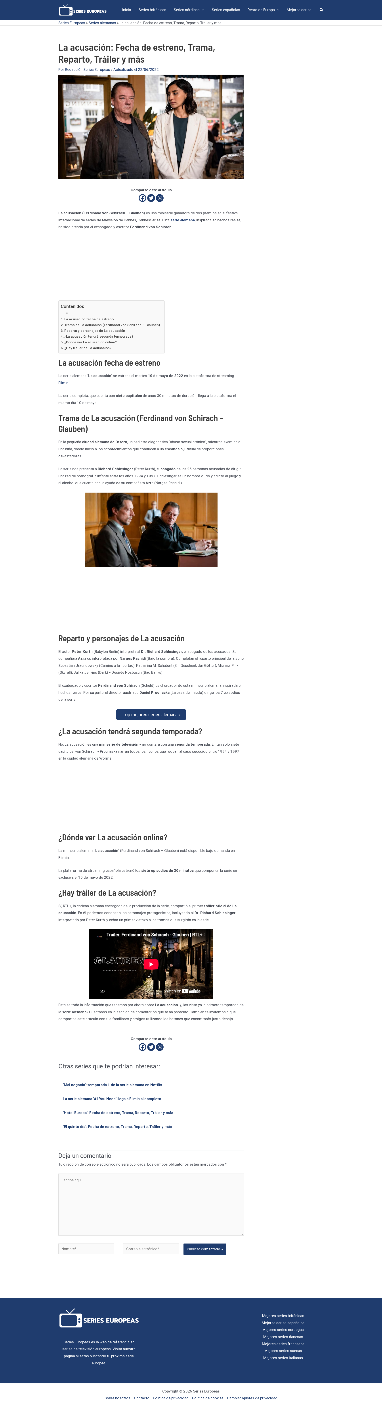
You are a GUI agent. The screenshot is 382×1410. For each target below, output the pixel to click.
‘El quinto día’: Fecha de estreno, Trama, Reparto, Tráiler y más (117, 1126)
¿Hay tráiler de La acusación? (87, 348)
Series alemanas (102, 23)
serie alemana (182, 220)
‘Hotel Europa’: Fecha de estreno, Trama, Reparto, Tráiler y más (118, 1112)
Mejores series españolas (283, 1323)
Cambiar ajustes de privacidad (252, 1398)
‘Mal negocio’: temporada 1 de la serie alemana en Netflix (112, 1085)
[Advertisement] (151, 268)
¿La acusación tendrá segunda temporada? (98, 336)
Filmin (63, 383)
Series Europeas (71, 23)
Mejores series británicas (283, 1315)
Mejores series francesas (283, 1344)
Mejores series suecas (283, 1350)
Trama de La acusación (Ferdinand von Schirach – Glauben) (112, 325)
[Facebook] (142, 198)
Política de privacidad (171, 1398)
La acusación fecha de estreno (89, 319)
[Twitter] (151, 198)
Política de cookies (207, 1398)
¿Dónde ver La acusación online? (90, 342)
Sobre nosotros (117, 1398)
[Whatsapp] (160, 198)
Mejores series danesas (283, 1337)
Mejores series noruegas (283, 1329)
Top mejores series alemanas (151, 714)
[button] (202, 9)
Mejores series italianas (283, 1358)
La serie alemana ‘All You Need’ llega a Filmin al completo (112, 1099)
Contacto (141, 1398)
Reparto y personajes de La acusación (94, 331)
